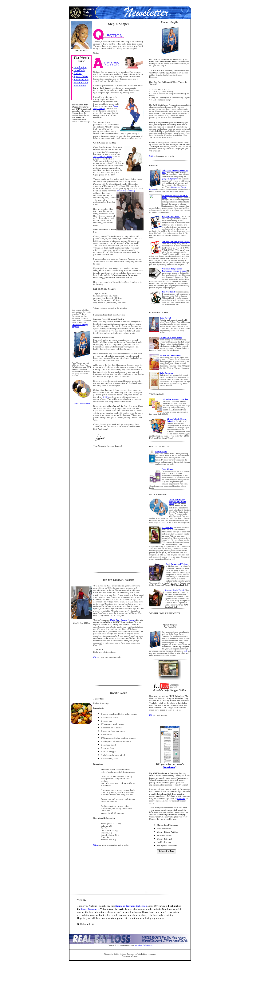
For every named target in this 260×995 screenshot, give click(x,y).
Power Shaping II (90, 908)
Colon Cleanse (167, 469)
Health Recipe (81, 82)
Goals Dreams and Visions (176, 564)
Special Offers (81, 76)
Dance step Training (126, 191)
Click (151, 156)
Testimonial (80, 85)
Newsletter (169, 767)
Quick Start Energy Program (123, 620)
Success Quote (81, 79)
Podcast (78, 73)
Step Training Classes (102, 156)
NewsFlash (79, 70)
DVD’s (106, 397)
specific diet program (170, 179)
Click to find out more (81, 403)
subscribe (181, 798)
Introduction (80, 67)
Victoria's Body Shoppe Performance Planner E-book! (174, 270)
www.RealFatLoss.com (143, 945)
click (185, 651)
